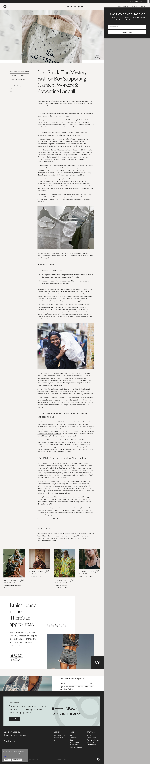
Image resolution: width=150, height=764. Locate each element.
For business (143, 1)
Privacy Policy (67, 689)
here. (60, 519)
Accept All (7, 759)
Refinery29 (77, 440)
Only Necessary (17, 759)
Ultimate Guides (76, 747)
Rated (72, 740)
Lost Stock (48, 122)
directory (77, 538)
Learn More (14, 719)
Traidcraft (82, 426)
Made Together (62, 759)
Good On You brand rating (62, 451)
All (71, 735)
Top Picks (20, 75)
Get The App (91, 745)
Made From (74, 745)
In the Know (74, 742)
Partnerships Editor (22, 71)
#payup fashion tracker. (76, 431)
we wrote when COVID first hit (57, 422)
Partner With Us (93, 740)
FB (11, 90)
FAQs (55, 740)
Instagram (90, 742)
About (89, 735)
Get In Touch (91, 738)
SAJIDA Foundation (70, 165)
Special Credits (36, 759)
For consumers (134, 1)
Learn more (51, 106)
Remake (72, 426)
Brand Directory (59, 735)
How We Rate (58, 738)
